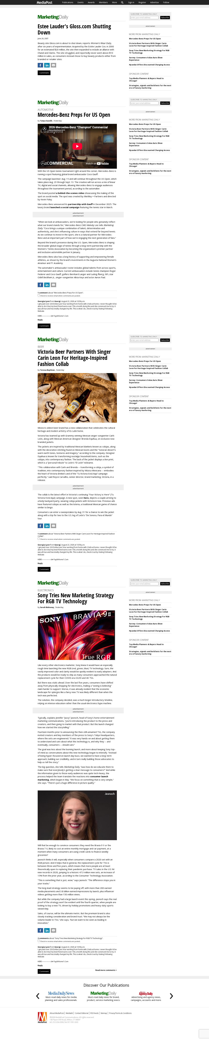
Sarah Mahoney (47, 607)
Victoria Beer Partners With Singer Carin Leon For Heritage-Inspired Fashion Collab (148, 44)
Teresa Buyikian (47, 370)
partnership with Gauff (80, 204)
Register (142, 2)
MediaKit (69, 1013)
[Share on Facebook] (40, 65)
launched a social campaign (64, 207)
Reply (40, 320)
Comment (44, 72)
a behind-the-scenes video (70, 193)
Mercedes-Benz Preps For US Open (145, 38)
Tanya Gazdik (46, 121)
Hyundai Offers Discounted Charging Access (149, 64)
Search (122, 2)
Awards (91, 2)
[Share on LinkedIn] (47, 65)
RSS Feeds (94, 1013)
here (86, 497)
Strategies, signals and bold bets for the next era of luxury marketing (150, 86)
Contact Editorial (81, 1013)
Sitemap (104, 1013)
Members (103, 2)
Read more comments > (106, 970)
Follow (166, 2)
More (114, 2)
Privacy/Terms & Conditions (120, 1013)
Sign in (131, 2)
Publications (67, 2)
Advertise (154, 2)
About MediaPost (57, 1013)
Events (80, 2)
